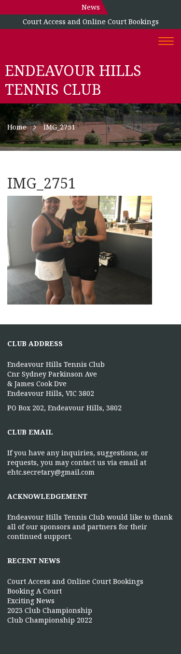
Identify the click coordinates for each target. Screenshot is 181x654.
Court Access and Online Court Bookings (91, 21)
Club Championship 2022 (49, 620)
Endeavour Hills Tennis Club (73, 79)
